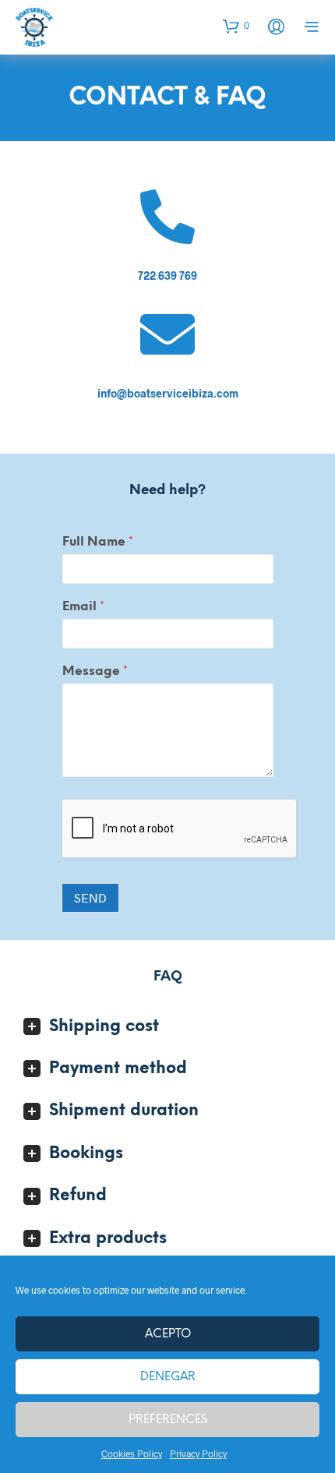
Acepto (168, 1334)
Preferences (168, 1420)
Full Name (97, 542)
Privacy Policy (198, 1453)
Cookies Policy (131, 1453)
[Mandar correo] (167, 334)
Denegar (168, 1377)
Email (83, 606)
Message (95, 671)
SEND (90, 897)
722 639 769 (167, 275)
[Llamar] (167, 216)
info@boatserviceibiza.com (167, 393)
